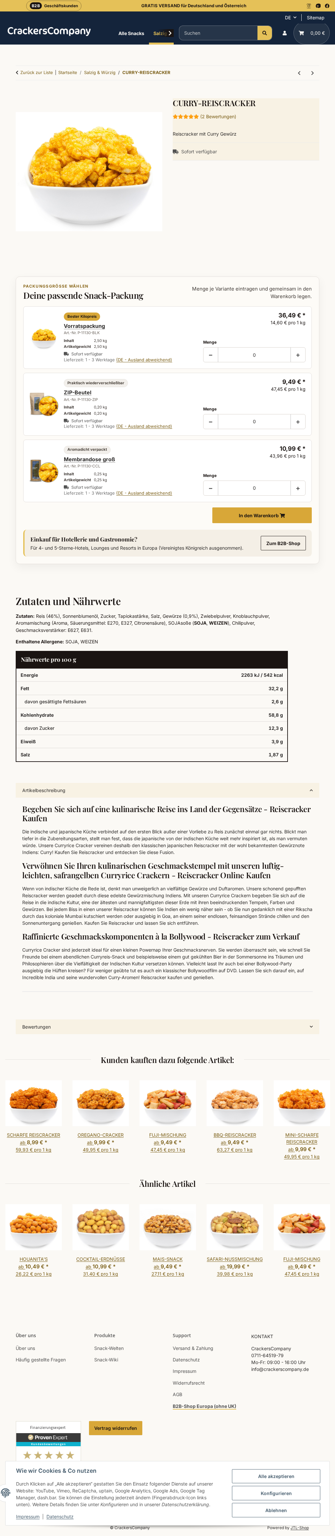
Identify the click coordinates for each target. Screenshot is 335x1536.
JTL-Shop (300, 1527)
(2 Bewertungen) (218, 116)
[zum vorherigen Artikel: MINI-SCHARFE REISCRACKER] (299, 73)
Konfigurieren (276, 1493)
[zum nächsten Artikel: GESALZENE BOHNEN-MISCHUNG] (312, 73)
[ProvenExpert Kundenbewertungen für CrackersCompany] (48, 1460)
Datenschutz (60, 1516)
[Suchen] (264, 33)
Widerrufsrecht (189, 1383)
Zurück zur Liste (36, 72)
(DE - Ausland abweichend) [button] (144, 359)
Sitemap (316, 17)
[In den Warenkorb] (21, 94)
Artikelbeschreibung (43, 790)
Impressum (28, 1516)
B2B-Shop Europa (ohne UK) (204, 1406)
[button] (284, 33)
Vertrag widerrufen (115, 1428)
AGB (177, 1394)
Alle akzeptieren (276, 1476)
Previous (16, 1121)
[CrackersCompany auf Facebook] (327, 6)
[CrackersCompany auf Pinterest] (318, 6)
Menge (210, 342)
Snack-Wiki (106, 1359)
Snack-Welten (109, 1348)
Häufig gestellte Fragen (41, 1359)
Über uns (25, 1348)
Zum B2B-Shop (283, 543)
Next (319, 1121)
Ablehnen (276, 1510)
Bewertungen (36, 1027)
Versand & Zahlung (193, 1348)
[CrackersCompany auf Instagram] (308, 6)
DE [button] (288, 17)
